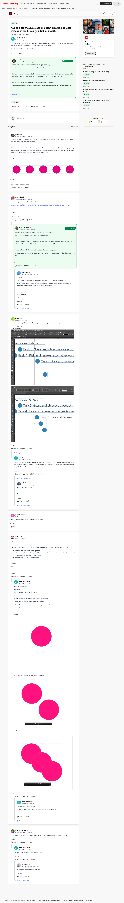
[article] (43, 161)
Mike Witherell (19, 197)
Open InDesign (109, 14)
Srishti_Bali (18, 536)
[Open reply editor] (43, 118)
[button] (106, 3)
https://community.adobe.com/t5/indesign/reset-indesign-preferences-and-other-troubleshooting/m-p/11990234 (41, 205)
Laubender (25, 272)
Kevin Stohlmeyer (22, 60)
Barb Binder (18, 134)
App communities (11, 8)
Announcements (41, 3)
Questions (25, 8)
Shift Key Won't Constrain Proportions (94, 80)
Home (3, 8)
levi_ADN (24, 483)
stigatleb (21, 457)
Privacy (48, 900)
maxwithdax (25, 864)
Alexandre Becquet (20, 830)
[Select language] (97, 3)
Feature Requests (52, 3)
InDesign (19, 8)
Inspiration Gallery (64, 3)
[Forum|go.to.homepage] (10, 3)
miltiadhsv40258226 (21, 38)
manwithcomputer (20, 514)
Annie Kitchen (19, 318)
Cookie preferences (56, 900)
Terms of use (42, 900)
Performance (15, 102)
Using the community (32, 900)
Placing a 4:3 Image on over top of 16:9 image (96, 71)
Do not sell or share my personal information (73, 900)
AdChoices (89, 900)
